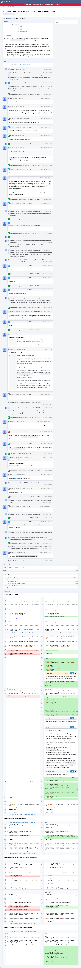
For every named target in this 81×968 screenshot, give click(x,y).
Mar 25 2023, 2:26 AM (48, 484)
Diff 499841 (29, 277)
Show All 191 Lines (23, 853)
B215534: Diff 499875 (35, 307)
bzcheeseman (36, 77)
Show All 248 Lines (23, 632)
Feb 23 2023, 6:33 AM (48, 273)
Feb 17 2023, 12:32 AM (45, 169)
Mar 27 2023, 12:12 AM (48, 514)
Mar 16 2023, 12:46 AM (45, 431)
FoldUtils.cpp (13, 581)
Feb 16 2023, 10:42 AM (45, 106)
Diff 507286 (29, 443)
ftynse (21, 26)
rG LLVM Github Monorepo (23, 64)
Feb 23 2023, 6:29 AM (48, 261)
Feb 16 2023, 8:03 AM (48, 69)
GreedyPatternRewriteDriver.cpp (17, 583)
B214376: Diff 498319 (35, 219)
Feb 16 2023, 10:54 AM (45, 118)
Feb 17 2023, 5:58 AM (48, 233)
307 (12, 343)
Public (13, 13)
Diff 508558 (29, 521)
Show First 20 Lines (14, 822)
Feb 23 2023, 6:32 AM (45, 265)
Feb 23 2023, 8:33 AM (45, 289)
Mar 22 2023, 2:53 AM (45, 443)
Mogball (21, 28)
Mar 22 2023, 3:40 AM (48, 470)
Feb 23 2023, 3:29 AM (48, 242)
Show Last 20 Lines (31, 814)
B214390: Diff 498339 (35, 233)
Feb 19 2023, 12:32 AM (48, 237)
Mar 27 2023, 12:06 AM (48, 502)
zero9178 (30, 77)
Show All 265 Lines (23, 923)
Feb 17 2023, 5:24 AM (45, 223)
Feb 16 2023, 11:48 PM (45, 127)
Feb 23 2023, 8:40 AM (45, 311)
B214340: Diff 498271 (35, 199)
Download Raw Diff (62, 22)
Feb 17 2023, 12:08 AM (48, 165)
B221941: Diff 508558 (35, 543)
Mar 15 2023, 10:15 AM (45, 421)
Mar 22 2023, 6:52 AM (45, 474)
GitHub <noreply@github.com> (18, 546)
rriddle (21, 29)
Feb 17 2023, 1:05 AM (48, 199)
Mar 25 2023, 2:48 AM (45, 488)
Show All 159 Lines (23, 822)
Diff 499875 (29, 289)
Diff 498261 (29, 127)
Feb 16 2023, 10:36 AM (45, 98)
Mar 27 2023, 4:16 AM (48, 543)
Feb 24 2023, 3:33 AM (47, 349)
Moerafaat (25, 77)
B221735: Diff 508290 (35, 496)
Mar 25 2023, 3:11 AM (48, 496)
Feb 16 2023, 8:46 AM (48, 94)
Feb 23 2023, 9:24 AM (48, 330)
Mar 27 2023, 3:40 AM (48, 534)
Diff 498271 (29, 169)
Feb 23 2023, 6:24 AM (48, 250)
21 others (44, 77)
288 (12, 339)
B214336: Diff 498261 (35, 165)
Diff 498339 (29, 223)
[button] (72, 673)
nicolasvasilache (23, 31)
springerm (10, 18)
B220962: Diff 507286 (35, 470)
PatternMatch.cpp (14, 577)
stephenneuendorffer (28, 88)
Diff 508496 (29, 506)
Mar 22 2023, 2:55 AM (47, 457)
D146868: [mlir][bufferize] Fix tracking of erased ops (36, 482)
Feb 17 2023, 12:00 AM (45, 147)
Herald (12, 72)
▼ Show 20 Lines (32, 632)
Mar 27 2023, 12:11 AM (45, 506)
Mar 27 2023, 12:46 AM (48, 517)
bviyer (24, 560)
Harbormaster (13, 94)
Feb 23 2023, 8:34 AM (48, 307)
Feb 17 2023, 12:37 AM (45, 177)
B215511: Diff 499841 (35, 286)
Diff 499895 (29, 321)
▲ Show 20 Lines (14, 632)
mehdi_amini (22, 24)
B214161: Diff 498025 (35, 94)
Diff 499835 (29, 265)
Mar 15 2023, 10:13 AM (45, 394)
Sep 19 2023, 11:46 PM (47, 548)
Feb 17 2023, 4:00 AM (45, 203)
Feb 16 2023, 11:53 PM (45, 135)
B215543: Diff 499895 (35, 330)
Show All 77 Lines (23, 931)
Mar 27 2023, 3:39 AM (45, 521)
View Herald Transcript (32, 72)
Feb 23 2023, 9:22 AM (45, 321)
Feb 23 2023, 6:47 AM (48, 286)
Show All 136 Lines (23, 891)
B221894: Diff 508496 (35, 517)
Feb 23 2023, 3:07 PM (47, 334)
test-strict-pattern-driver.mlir (15, 587)
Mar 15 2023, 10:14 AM (48, 407)
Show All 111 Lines (23, 814)
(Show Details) (36, 211)
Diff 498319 (29, 203)
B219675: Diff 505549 (35, 417)
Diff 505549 (29, 394)
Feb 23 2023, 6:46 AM (45, 277)
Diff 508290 (29, 488)
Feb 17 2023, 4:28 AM (48, 219)
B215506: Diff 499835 (35, 273)
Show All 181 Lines (23, 861)
